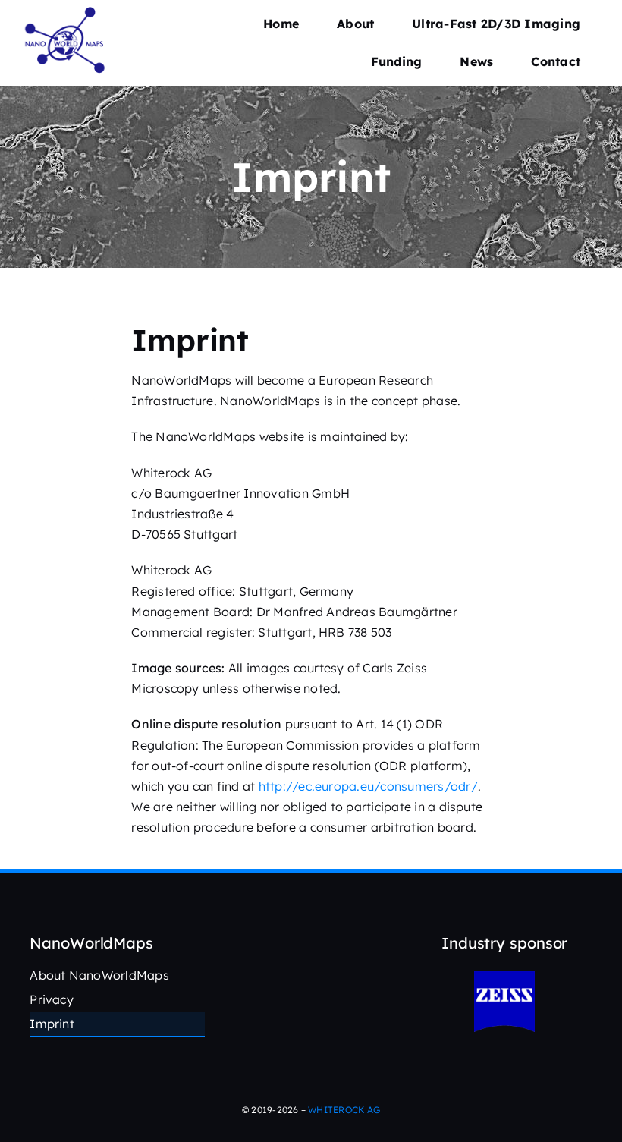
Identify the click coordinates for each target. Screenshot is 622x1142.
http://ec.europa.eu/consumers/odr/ (368, 786)
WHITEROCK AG (344, 1109)
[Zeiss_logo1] (504, 977)
